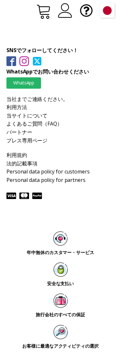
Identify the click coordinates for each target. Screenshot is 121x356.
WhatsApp (23, 83)
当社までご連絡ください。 (37, 99)
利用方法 (16, 107)
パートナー (19, 132)
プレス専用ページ (26, 140)
